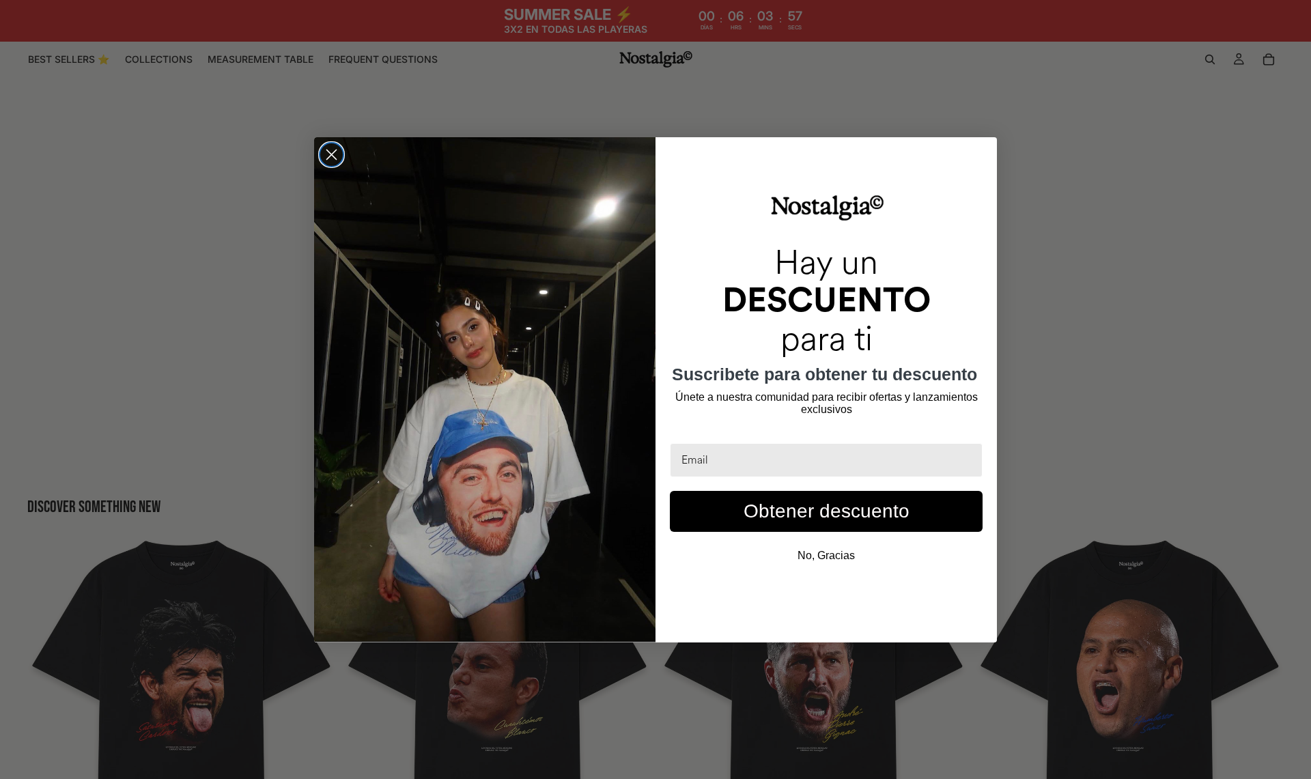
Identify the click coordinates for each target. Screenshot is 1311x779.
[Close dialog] (331, 155)
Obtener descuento (827, 511)
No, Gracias (826, 555)
